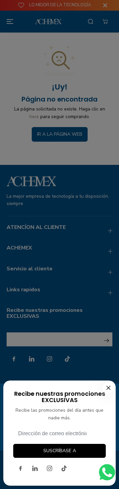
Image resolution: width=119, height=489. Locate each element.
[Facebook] (20, 468)
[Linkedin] (35, 468)
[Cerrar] (108, 388)
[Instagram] (49, 468)
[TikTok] (64, 468)
